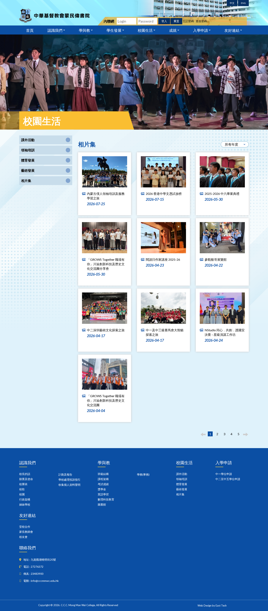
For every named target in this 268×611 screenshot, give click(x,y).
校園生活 (145, 30)
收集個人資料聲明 (69, 484)
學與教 (84, 30)
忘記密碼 (188, 21)
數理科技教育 (106, 499)
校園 (22, 494)
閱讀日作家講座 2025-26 (163, 259)
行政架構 (24, 499)
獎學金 (102, 489)
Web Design (204, 605)
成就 (173, 30)
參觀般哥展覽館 (216, 259)
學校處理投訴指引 (69, 479)
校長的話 (24, 474)
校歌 (22, 489)
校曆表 (23, 484)
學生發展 (114, 30)
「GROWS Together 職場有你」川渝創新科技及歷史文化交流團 (106, 400)
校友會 (23, 536)
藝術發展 (181, 489)
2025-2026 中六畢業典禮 (222, 193)
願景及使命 (26, 479)
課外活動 (181, 474)
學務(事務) (143, 474)
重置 (176, 21)
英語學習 (103, 494)
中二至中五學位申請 (227, 479)
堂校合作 (24, 526)
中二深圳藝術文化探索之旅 (106, 330)
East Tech (221, 605)
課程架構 (103, 479)
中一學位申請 (223, 474)
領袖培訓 (181, 479)
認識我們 (54, 30)
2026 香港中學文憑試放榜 (164, 193)
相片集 (180, 494)
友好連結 (231, 30)
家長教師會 (26, 531)
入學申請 (200, 30)
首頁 (30, 30)
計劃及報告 (65, 474)
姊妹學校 (24, 504)
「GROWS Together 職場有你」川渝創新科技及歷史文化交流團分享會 (106, 264)
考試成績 (103, 484)
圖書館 (102, 504)
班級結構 (103, 474)
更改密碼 (201, 21)
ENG (243, 3)
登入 (164, 21)
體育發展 (181, 484)
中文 (232, 3)
